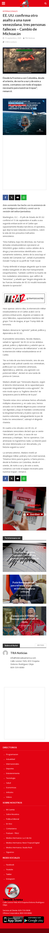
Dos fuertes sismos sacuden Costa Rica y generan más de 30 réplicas (24, 555)
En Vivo (9, 824)
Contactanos (11, 828)
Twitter (9, 874)
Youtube (9, 869)
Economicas (11, 787)
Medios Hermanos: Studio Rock (19, 847)
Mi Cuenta (10, 809)
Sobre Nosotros (12, 814)
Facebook (10, 864)
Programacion (12, 754)
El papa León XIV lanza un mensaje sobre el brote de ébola (24, 618)
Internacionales (10, 11)
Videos (9, 797)
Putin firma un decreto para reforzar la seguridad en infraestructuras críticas (24, 587)
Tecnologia (10, 778)
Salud (8, 783)
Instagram (10, 879)
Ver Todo (40, 645)
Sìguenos (10, 852)
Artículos (9, 792)
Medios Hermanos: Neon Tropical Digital (22, 842)
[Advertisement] (24, 162)
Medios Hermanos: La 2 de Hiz (19, 838)
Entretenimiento (13, 773)
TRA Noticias (30, 38)
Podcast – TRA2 (12, 833)
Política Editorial (12, 819)
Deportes (10, 768)
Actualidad (10, 759)
